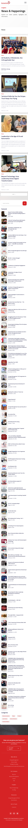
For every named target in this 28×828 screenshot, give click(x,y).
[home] (6, 2)
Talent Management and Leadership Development (14, 766)
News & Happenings (14, 787)
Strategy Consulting (14, 764)
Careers (14, 778)
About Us (14, 774)
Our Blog (14, 790)
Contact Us (14, 807)
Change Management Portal (14, 798)
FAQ (14, 780)
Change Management (14, 760)
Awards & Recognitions (14, 776)
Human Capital (14, 762)
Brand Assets (14, 800)
